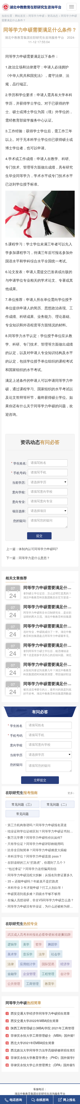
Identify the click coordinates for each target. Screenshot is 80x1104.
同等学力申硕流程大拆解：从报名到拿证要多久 (40, 875)
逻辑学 (12, 944)
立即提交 (40, 780)
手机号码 (15, 735)
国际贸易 (48, 964)
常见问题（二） (57, 804)
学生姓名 (15, 725)
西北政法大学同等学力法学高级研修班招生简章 (42, 1050)
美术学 (12, 954)
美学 (26, 944)
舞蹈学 (52, 944)
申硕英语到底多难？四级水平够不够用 (34, 893)
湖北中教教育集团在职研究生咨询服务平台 (34, 37)
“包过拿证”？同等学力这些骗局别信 (32, 868)
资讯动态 (52, 15)
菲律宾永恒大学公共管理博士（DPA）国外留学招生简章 (42, 1065)
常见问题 (22, 813)
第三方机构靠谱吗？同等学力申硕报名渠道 (37, 825)
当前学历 (16, 755)
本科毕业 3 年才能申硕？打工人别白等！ (36, 887)
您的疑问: (19, 520)
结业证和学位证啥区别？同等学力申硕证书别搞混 (41, 831)
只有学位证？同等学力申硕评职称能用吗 (36, 843)
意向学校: (19, 492)
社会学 (55, 954)
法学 (42, 954)
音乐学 (27, 954)
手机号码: (18, 473)
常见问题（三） (22, 804)
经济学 (65, 964)
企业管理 (29, 973)
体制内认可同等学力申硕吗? (38, 549)
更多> (71, 793)
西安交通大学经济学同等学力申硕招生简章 (40, 1013)
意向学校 (16, 745)
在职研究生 (22, 792)
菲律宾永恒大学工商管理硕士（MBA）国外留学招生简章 (42, 1035)
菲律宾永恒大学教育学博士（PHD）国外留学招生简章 (42, 1057)
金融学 (12, 973)
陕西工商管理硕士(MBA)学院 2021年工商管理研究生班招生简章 (42, 1028)
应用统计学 (28, 964)
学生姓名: (18, 463)
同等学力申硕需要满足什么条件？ (48, 587)
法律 (11, 964)
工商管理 (32, 983)
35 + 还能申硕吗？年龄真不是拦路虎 (33, 881)
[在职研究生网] (32, 7)
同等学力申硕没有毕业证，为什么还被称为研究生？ (41, 906)
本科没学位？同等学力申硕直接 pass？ (35, 856)
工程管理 (48, 973)
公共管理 (14, 983)
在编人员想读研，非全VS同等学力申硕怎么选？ (41, 900)
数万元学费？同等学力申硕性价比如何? (35, 837)
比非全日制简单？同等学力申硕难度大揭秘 (37, 850)
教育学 (49, 983)
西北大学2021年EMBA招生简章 (32, 1043)
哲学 (39, 944)
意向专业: (19, 501)
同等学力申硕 (36, 15)
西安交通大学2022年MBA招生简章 (35, 1020)
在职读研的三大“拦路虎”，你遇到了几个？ (37, 862)
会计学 (65, 973)
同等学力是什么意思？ (34, 557)
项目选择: (19, 511)
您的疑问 (16, 764)
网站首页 (20, 15)
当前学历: (19, 482)
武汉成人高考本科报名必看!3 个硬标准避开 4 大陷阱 (39, 934)
